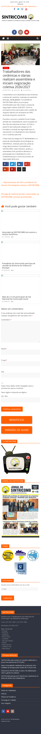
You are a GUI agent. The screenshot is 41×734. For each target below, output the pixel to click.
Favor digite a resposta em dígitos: (14, 392)
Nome (4, 349)
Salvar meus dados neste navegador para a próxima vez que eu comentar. (17, 387)
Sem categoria (6, 703)
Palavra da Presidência (8, 697)
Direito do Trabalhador (8, 690)
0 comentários (27, 90)
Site (2, 372)
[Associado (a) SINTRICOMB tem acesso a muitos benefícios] (20, 211)
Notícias (6, 68)
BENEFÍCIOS (16, 420)
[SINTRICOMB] (3, 38)
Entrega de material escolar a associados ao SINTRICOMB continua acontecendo (20, 195)
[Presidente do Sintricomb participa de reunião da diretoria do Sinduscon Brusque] (20, 242)
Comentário (6, 320)
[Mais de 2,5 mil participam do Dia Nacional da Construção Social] (20, 276)
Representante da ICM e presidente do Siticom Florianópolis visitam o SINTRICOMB (20, 183)
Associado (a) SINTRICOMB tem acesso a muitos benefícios (19, 233)
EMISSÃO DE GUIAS (16, 430)
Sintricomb (17, 90)
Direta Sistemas (15, 719)
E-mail (4, 360)
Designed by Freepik (5, 721)
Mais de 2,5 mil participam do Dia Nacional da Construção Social (16, 298)
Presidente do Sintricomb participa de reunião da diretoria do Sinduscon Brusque (18, 265)
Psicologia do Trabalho (8, 700)
